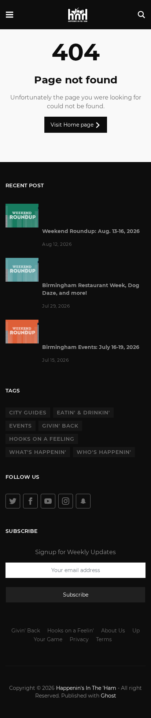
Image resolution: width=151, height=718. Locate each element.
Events (20, 425)
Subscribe (75, 594)
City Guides (28, 412)
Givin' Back (60, 425)
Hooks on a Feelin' (70, 630)
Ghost (108, 695)
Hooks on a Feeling (41, 439)
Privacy (79, 639)
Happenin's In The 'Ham (86, 688)
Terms (104, 639)
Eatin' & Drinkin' (83, 412)
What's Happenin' (37, 452)
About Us (113, 630)
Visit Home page (73, 124)
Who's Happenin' (104, 452)
